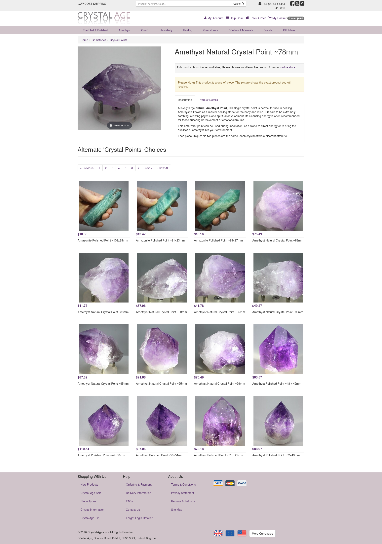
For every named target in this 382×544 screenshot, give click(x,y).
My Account (215, 18)
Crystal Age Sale (91, 493)
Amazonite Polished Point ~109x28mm (103, 240)
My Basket (287, 18)
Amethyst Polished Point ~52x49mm (276, 455)
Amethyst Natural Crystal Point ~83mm (277, 240)
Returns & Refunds (183, 501)
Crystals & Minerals (241, 30)
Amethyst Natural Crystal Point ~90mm (277, 312)
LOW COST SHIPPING (92, 4)
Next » (148, 168)
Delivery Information (138, 493)
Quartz (145, 30)
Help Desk (236, 18)
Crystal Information (92, 509)
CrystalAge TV (90, 518)
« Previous (87, 168)
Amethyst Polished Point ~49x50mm (101, 455)
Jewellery (166, 30)
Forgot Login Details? (139, 518)
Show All (163, 168)
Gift (289, 30)
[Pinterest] (302, 4)
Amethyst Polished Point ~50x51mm (159, 455)
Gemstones (210, 30)
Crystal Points (118, 40)
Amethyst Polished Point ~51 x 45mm (218, 455)
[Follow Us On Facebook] (292, 4)
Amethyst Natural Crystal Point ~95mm (103, 383)
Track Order (257, 18)
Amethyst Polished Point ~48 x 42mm (276, 383)
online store (288, 67)
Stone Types (88, 501)
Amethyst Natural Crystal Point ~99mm (219, 383)
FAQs (129, 501)
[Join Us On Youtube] (297, 4)
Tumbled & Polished (95, 30)
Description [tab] (185, 100)
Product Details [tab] (208, 100)
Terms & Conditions (183, 484)
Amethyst (125, 30)
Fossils (268, 30)
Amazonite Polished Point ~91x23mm (160, 240)
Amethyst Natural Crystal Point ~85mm (219, 312)
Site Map (176, 509)
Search (237, 3)
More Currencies (262, 533)
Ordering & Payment (139, 484)
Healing (188, 30)
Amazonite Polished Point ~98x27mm (218, 240)
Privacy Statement (182, 493)
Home (84, 40)
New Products (89, 484)
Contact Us (133, 509)
